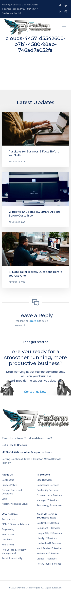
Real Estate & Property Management (14, 551)
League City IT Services (49, 533)
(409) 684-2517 (29, 8)
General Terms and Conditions (12, 492)
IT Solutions (44, 474)
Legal (4, 498)
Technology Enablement (50, 505)
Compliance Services (48, 485)
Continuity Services (47, 490)
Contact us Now (35, 392)
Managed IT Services (48, 500)
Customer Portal (11, 13)
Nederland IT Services (48, 553)
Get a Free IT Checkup (14, 445)
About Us (7, 474)
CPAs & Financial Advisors (15, 524)
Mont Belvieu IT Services (50, 548)
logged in (34, 320)
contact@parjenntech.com (36, 452)
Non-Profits (8, 544)
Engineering (8, 529)
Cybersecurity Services (49, 495)
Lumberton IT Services (49, 543)
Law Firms (7, 539)
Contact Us (8, 480)
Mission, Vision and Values (15, 504)
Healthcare (8, 534)
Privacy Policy (9, 485)
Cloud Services (45, 480)
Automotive (8, 519)
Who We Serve (10, 514)
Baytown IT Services (48, 523)
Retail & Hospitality (12, 558)
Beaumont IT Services (48, 528)
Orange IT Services (47, 558)
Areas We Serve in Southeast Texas (47, 516)
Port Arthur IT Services (49, 563)
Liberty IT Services (47, 538)
